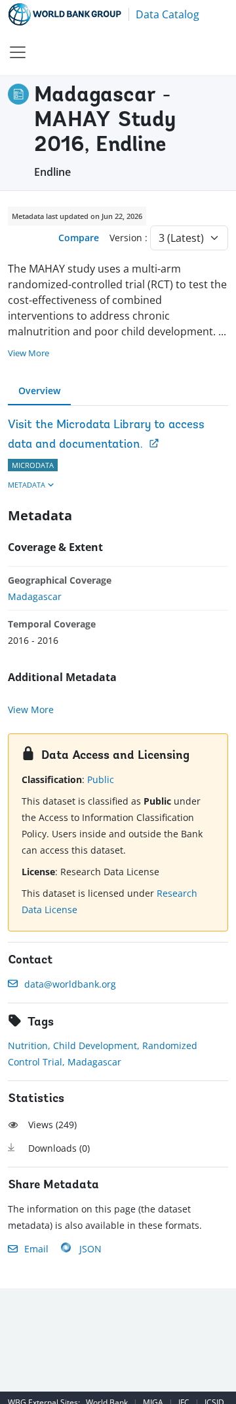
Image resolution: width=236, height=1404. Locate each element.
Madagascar (35, 596)
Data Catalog (167, 14)
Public (100, 779)
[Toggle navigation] (18, 52)
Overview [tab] (39, 390)
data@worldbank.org (70, 984)
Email (36, 1249)
